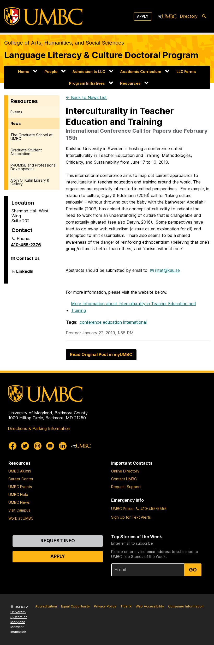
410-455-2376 (26, 244)
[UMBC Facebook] (12, 446)
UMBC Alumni (19, 471)
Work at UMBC (20, 518)
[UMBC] (43, 16)
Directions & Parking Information (39, 428)
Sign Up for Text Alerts (131, 517)
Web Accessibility (150, 606)
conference (91, 322)
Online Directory (125, 471)
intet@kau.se (167, 270)
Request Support (126, 486)
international (135, 322)
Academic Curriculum (140, 71)
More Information (133, 307)
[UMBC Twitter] (25, 446)
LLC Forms (186, 71)
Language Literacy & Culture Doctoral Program (101, 55)
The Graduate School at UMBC (31, 137)
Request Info (57, 540)
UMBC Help (18, 494)
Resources (130, 83)
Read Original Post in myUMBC (101, 354)
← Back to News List (86, 97)
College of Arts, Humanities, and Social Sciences (64, 43)
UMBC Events (20, 486)
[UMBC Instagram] (37, 446)
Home (23, 71)
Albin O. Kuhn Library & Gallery (29, 182)
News (15, 123)
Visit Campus (19, 510)
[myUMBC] (167, 16)
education (112, 322)
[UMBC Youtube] (50, 446)
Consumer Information (186, 606)
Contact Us (28, 258)
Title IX (126, 606)
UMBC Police (122, 508)
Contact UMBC (124, 479)
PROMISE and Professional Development (33, 167)
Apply (142, 16)
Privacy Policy (105, 606)
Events (16, 112)
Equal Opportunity (75, 606)
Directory (189, 16)
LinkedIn (24, 273)
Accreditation (46, 606)
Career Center (20, 479)
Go (193, 570)
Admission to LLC (89, 71)
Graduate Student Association (26, 152)
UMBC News (19, 502)
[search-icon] (204, 16)
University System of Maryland (18, 617)
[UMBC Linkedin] (62, 446)
